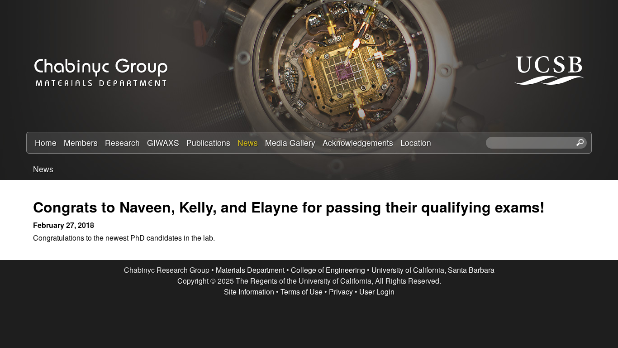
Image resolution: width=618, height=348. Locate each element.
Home (46, 142)
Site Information (249, 291)
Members (81, 142)
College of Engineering (328, 270)
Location (415, 142)
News (248, 142)
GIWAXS (163, 142)
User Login (377, 291)
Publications (208, 142)
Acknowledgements (358, 142)
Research (122, 142)
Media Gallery (290, 142)
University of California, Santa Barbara (432, 270)
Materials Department (250, 270)
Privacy (341, 291)
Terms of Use (301, 291)
